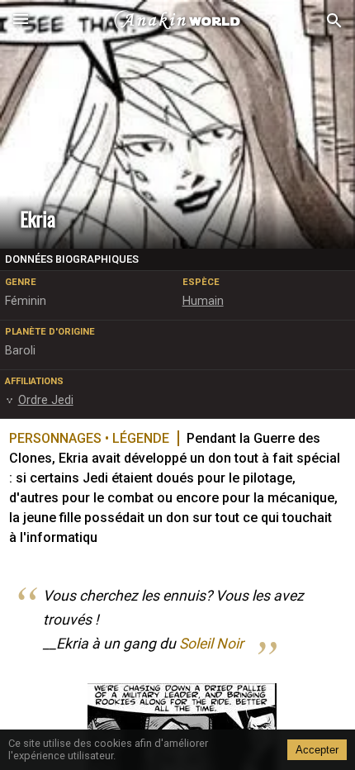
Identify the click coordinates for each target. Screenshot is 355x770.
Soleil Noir (211, 643)
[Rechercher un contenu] (334, 21)
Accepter (317, 750)
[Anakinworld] (177, 20)
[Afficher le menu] (21, 20)
